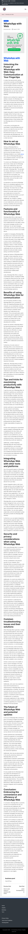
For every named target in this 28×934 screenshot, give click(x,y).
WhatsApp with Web (12, 59)
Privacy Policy (5, 918)
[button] (8, 881)
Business (6, 20)
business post (10, 878)
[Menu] (25, 9)
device (22, 154)
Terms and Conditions (7, 920)
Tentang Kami (5, 922)
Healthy (4, 907)
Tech (3, 912)
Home (3, 14)
